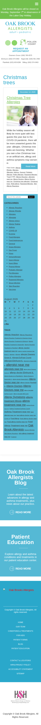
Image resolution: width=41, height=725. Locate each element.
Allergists (10, 172)
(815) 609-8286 (12, 62)
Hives (11, 253)
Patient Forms (20, 640)
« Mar (6, 324)
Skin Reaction (14, 286)
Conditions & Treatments (20, 631)
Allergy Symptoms (14, 397)
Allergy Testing (14, 224)
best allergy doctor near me (26, 415)
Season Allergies (29, 430)
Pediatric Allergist (15, 270)
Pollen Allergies (18, 174)
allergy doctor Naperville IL (21, 379)
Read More (30, 166)
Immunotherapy (15, 257)
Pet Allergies (14, 273)
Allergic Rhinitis (15, 211)
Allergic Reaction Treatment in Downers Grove (18, 338)
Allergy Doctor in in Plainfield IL (13, 376)
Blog (20, 644)
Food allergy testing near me (17, 422)
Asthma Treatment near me (17, 412)
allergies (12, 354)
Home (20, 622)
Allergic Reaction (22, 177)
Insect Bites (13, 263)
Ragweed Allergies (30, 174)
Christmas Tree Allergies (19, 100)
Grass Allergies (15, 247)
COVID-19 (13, 231)
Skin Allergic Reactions (11, 433)
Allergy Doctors (18, 179)
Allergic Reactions (26, 335)
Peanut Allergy (14, 267)
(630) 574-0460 (10, 59)
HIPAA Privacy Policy (20, 665)
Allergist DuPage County (21, 358)
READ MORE (23, 512)
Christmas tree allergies (21, 181)
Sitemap (20, 674)
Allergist (17, 354)
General (22, 172)
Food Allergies (14, 237)
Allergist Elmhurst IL (13, 361)
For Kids (20, 635)
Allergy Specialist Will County (21, 393)
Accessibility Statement (20, 669)
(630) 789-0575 (20, 55)
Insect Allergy (14, 260)
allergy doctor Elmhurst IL (22, 372)
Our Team (20, 627)
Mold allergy (15, 184)
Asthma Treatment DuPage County (19, 408)
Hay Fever (13, 250)
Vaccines (12, 289)
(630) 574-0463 (30, 62)
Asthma (16, 172)
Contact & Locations (20, 660)
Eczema (12, 234)
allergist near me (17, 365)
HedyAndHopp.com (24, 702)
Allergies (15, 170)
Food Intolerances (16, 240)
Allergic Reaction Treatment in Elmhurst (16, 341)
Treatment (13, 437)
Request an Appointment (20, 49)
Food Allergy (15, 418)
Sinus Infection (14, 283)
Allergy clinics (14, 221)
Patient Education (20, 648)
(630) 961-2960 (30, 59)
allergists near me (13, 369)
